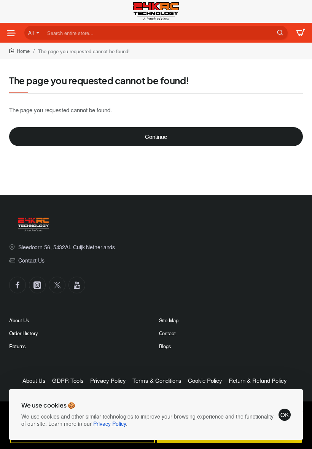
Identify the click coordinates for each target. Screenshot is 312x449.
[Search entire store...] (280, 33)
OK (284, 415)
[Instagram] (37, 285)
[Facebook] (17, 285)
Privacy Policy (109, 423)
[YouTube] (76, 285)
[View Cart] (300, 32)
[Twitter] (57, 285)
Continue (156, 136)
